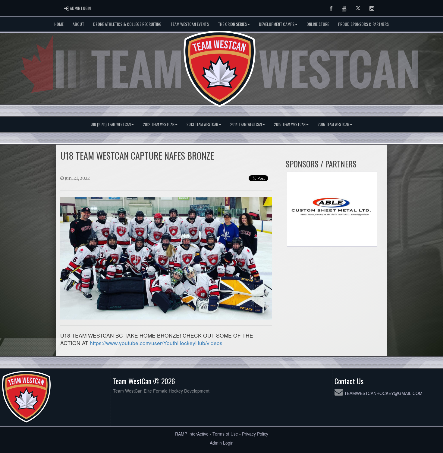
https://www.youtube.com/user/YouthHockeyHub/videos (156, 343)
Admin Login (222, 443)
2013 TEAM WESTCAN (202, 124)
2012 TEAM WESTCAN (158, 124)
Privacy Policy (255, 434)
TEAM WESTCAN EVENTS (190, 24)
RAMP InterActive (192, 434)
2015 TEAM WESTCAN (290, 124)
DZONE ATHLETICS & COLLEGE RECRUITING (127, 24)
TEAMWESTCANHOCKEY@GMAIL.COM (383, 393)
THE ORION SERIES (232, 24)
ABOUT (78, 24)
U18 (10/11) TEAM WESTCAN (111, 124)
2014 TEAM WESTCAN (246, 124)
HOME (59, 24)
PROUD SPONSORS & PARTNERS (363, 24)
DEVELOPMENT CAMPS (276, 24)
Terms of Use (225, 434)
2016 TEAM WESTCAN (333, 124)
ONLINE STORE (317, 24)
